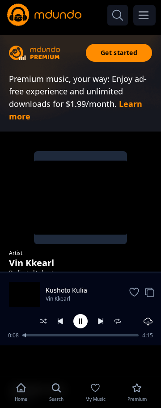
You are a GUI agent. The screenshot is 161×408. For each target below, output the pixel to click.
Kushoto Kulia (66, 290)
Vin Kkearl (58, 298)
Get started (119, 52)
